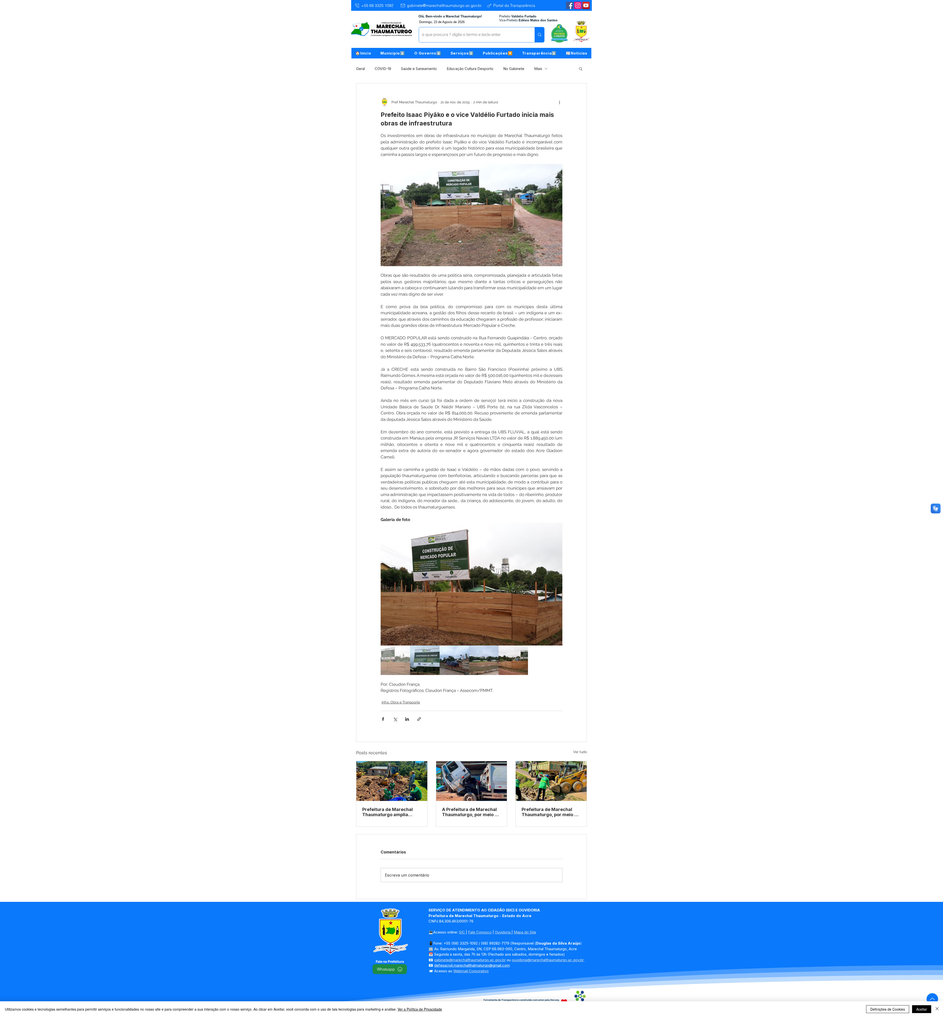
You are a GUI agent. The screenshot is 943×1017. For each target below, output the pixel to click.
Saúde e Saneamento (419, 68)
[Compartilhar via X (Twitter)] (395, 719)
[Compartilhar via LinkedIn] (407, 719)
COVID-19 (383, 68)
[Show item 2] (425, 660)
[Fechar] (937, 1009)
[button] (393, 53)
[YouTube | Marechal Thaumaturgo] (586, 5)
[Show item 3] (454, 660)
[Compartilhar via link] (419, 719)
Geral (360, 68)
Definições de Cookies (887, 1009)
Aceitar (921, 1009)
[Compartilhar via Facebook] (383, 719)
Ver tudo (580, 752)
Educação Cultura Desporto (470, 68)
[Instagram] (578, 5)
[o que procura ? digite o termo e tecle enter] (539, 34)
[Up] (932, 999)
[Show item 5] (513, 660)
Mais (538, 68)
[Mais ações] (559, 102)
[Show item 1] (395, 660)
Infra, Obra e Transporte (401, 702)
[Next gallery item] (556, 584)
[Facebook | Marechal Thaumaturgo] (569, 5)
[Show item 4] (484, 660)
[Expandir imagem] (471, 584)
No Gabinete (513, 68)
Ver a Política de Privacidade (420, 1009)
